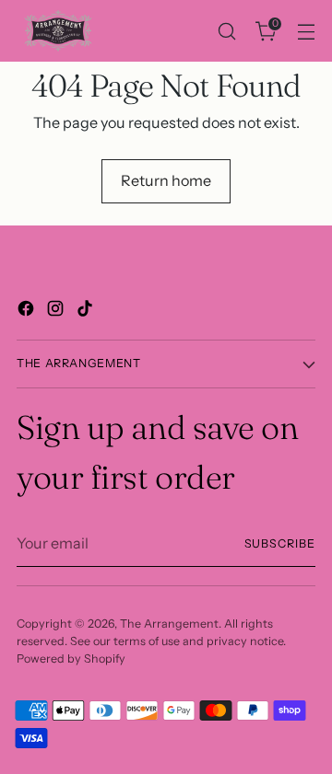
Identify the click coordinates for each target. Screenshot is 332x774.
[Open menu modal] (306, 31)
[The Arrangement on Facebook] (28, 311)
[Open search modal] (226, 31)
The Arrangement (169, 623)
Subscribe (279, 543)
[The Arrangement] (58, 30)
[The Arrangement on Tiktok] (87, 311)
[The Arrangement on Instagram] (57, 311)
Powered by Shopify (71, 658)
